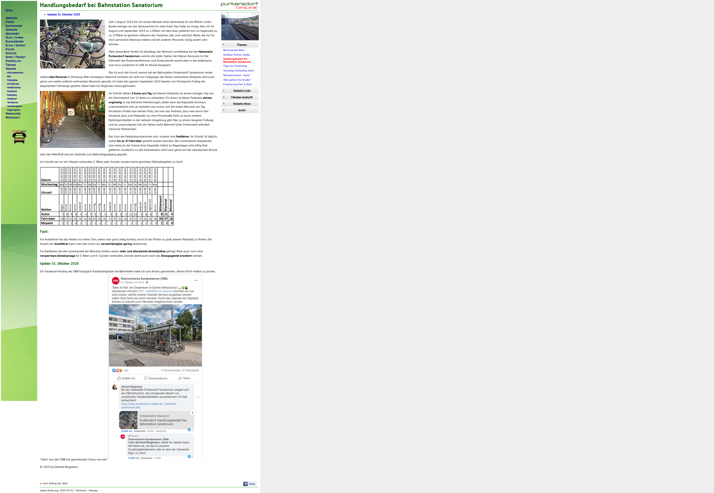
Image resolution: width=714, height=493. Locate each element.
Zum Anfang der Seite (55, 483)
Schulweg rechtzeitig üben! (238, 70)
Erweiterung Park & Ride (237, 84)
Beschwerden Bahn (234, 50)
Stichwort (81, 490)
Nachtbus (11, 91)
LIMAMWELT (15, 45)
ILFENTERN (14, 37)
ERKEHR (11, 69)
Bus (8, 76)
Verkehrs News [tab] (242, 103)
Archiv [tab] (242, 110)
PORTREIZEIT (15, 57)
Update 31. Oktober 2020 (63, 14)
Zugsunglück (13, 109)
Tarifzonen (12, 102)
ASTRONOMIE (14, 26)
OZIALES (11, 53)
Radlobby (11, 95)
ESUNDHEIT (13, 34)
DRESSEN (11, 18)
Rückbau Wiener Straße (236, 54)
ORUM (10, 22)
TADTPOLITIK (13, 61)
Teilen (252, 484)
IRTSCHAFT (13, 117)
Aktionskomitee (14, 72)
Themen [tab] (242, 45)
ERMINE (11, 65)
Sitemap (93, 490)
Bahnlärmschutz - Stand (236, 75)
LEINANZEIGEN (15, 41)
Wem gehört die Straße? (236, 79)
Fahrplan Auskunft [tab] (242, 97)
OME (9, 10)
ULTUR (10, 49)
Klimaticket (12, 83)
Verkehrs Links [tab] (241, 90)
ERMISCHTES (13, 114)
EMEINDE (11, 30)
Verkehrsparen (14, 106)
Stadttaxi (11, 98)
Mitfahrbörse (13, 87)
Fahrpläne (12, 80)
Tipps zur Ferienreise (235, 66)
